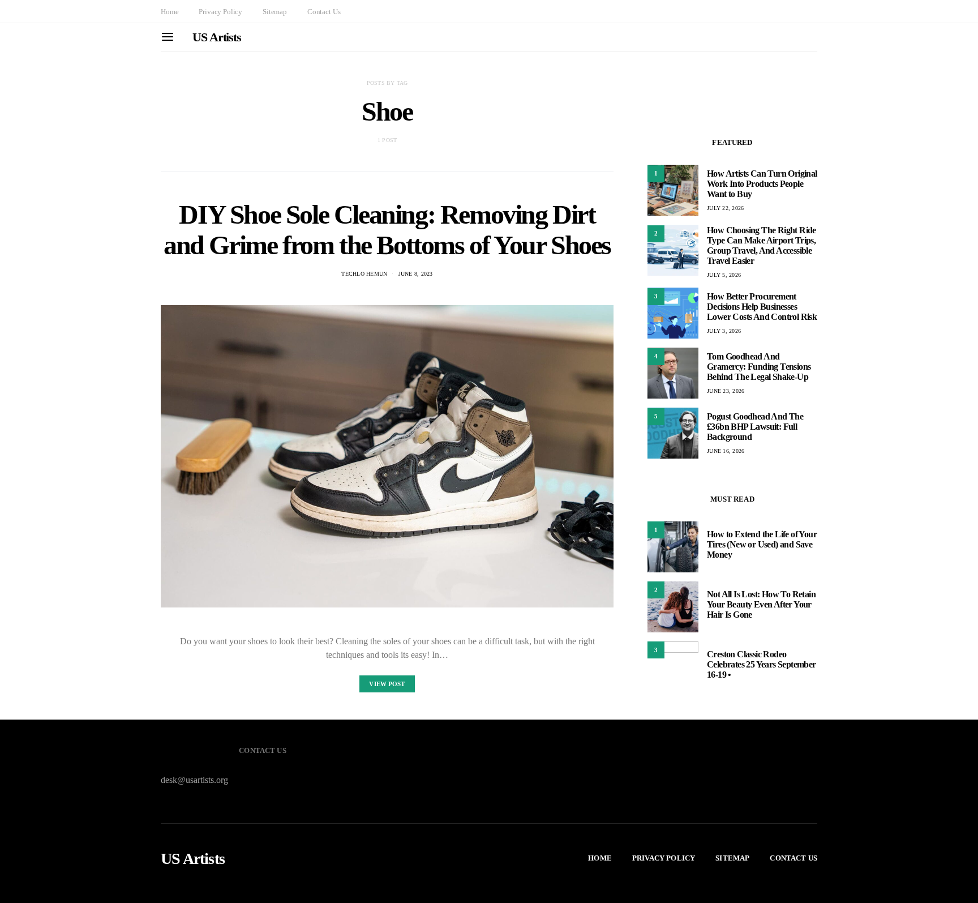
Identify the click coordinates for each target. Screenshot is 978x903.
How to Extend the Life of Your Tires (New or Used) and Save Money (762, 544)
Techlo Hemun (364, 274)
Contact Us (323, 11)
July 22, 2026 (725, 208)
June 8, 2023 (415, 274)
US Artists (216, 37)
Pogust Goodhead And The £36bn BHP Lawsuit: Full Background (755, 427)
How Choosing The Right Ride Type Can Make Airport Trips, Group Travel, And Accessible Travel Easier (761, 245)
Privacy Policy (220, 11)
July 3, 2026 (724, 331)
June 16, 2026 (725, 451)
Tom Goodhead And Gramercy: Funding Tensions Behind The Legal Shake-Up (758, 367)
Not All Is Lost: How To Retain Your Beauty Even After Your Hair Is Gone (761, 604)
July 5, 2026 (724, 274)
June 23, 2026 (725, 391)
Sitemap (275, 11)
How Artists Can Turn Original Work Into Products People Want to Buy (762, 184)
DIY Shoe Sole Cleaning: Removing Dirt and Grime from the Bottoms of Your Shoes (387, 229)
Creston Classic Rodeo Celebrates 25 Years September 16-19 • (761, 664)
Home (169, 11)
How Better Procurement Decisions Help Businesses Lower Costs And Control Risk (762, 307)
